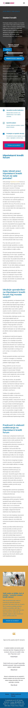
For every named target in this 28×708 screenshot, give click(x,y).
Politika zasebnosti (16, 694)
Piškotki (13, 696)
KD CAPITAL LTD (19, 702)
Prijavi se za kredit (14, 145)
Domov (7, 694)
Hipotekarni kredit (14, 181)
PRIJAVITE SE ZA (14, 58)
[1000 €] (7, 53)
